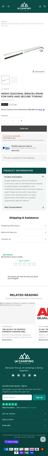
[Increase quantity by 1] (21, 121)
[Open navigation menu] (3, 6)
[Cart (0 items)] (44, 6)
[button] (5, 80)
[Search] (9, 6)
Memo (6, 89)
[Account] (40, 6)
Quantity (4, 115)
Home (4, 22)
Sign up (39, 397)
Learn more (15, 150)
